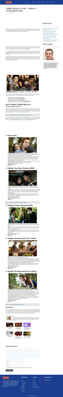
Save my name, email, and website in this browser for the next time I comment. (19, 367)
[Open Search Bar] (56, 2)
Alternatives (38, 2)
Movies (43, 2)
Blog (24, 2)
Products (47, 2)
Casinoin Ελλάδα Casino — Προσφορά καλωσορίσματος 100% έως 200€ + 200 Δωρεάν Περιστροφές (49, 37)
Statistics (33, 2)
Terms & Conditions (36, 387)
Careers (34, 384)
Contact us (52, 2)
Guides (28, 2)
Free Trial (23, 384)
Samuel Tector (46, 63)
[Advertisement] (23, 21)
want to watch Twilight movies (18, 51)
